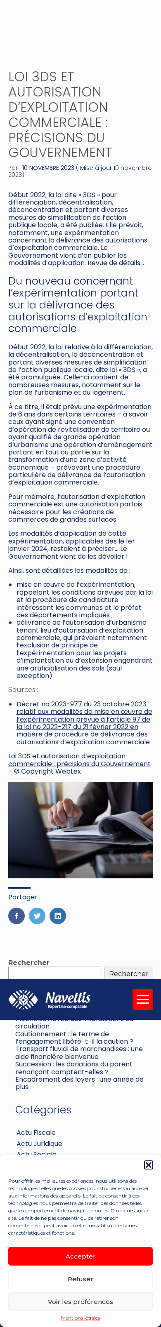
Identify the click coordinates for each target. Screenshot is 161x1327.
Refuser (80, 1279)
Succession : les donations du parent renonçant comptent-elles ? (74, 1067)
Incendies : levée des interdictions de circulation (74, 1022)
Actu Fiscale (36, 1132)
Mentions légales (80, 1318)
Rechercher (29, 963)
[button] (148, 1165)
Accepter (81, 1256)
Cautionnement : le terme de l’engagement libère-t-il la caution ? (74, 1037)
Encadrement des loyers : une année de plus (79, 1083)
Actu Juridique (39, 1143)
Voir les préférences (80, 1302)
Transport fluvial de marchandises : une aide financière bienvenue (79, 1052)
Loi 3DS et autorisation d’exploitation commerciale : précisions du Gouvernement (79, 759)
